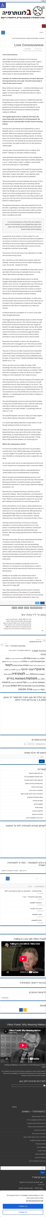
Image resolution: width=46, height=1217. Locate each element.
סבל (24, 682)
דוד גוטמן (5, 661)
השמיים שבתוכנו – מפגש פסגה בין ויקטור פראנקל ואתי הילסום (23, 891)
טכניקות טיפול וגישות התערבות (33, 780)
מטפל (39, 679)
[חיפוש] (3, 32)
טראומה (27, 674)
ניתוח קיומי (29, 682)
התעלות (26, 665)
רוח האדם (16, 685)
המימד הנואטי (33, 665)
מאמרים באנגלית (27, 51)
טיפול (32, 674)
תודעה (14, 608)
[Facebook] (21, 1010)
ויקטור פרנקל (28, 669)
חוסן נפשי (18, 670)
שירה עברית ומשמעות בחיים (34, 818)
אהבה (20, 608)
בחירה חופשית (17, 662)
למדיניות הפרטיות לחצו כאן (34, 1201)
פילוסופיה (14, 683)
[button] (3, 5)
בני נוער (11, 662)
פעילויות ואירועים (37, 814)
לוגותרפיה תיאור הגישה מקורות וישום (32, 794)
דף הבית (42, 38)
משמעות (31, 678)
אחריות (27, 658)
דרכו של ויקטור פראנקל (36, 773)
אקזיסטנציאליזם (38, 661)
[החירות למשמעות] (44, 920)
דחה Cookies (23, 1212)
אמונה (7, 658)
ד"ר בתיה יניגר (38, 49)
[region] (23, 1203)
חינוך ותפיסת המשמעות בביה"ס (33, 777)
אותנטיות (34, 658)
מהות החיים (7, 674)
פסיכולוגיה (35, 686)
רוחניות (8, 686)
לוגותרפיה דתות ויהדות (36, 790)
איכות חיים (12, 659)
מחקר (43, 679)
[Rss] (25, 1010)
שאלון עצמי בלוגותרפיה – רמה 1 (15, 645)
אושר (38, 658)
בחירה (24, 661)
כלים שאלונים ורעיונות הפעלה (34, 783)
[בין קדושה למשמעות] (44, 903)
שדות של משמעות (35, 641)
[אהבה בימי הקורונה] (44, 908)
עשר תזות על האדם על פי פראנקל (31, 1182)
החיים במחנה (41, 665)
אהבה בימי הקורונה (36, 909)
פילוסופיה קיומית (37, 811)
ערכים (19, 682)
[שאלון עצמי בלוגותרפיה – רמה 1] (44, 897)
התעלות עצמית (18, 665)
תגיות (30, 886)
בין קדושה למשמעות (36, 903)
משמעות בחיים (16, 678)
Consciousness (36, 608)
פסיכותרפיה (26, 685)
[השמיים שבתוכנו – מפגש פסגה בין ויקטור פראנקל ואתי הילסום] (44, 891)
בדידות (29, 662)
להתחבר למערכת (24, 650)
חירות (37, 674)
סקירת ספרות (39, 807)
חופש (13, 669)
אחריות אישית (20, 659)
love (26, 608)
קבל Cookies (23, 1206)
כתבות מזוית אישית (32, 38)
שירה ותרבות (25, 689)
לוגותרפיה (18, 673)
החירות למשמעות (36, 920)
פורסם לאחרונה (39, 886)
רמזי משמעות (36, 690)
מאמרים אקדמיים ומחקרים (35, 797)
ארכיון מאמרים (40, 744)
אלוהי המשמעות (37, 914)
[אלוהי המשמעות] (44, 914)
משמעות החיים (38, 682)
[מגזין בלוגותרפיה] (23, 11)
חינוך (10, 670)
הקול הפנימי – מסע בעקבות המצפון (31, 1188)
